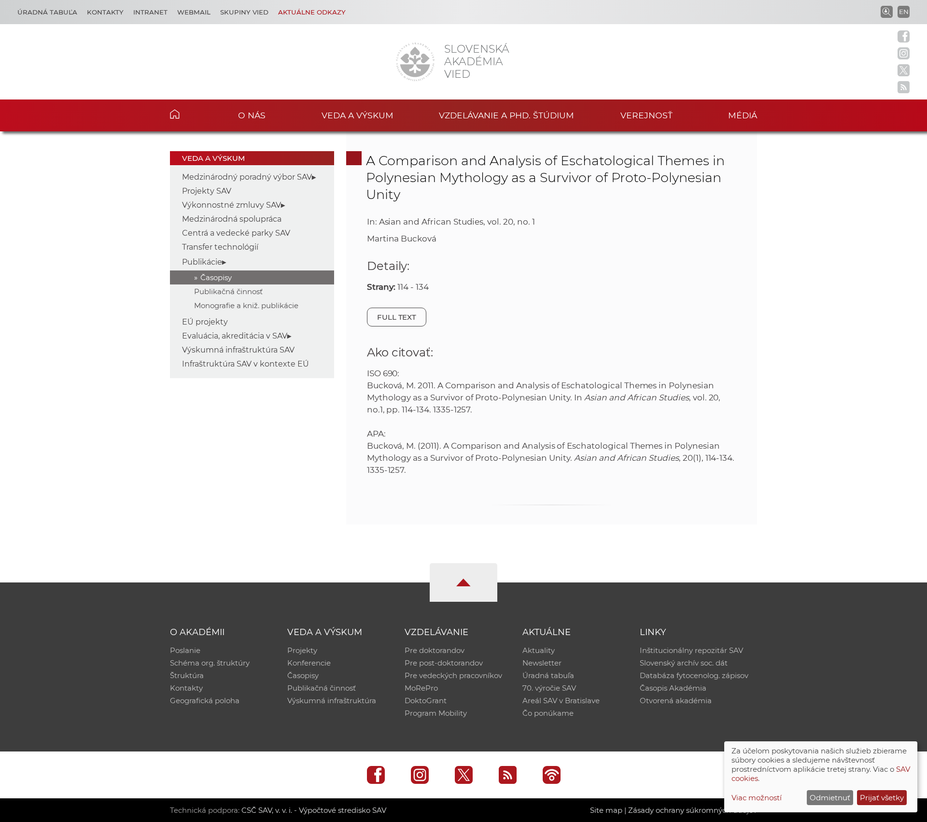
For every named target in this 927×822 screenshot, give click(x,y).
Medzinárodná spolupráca (231, 219)
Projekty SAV (206, 191)
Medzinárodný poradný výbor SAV (247, 177)
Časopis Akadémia (673, 688)
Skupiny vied (244, 12)
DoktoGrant (426, 700)
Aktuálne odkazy (312, 12)
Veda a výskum (357, 115)
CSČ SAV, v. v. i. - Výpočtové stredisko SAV (313, 810)
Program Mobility (436, 713)
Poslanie (185, 650)
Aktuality (538, 650)
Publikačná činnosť (228, 291)
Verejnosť (646, 115)
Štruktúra (187, 675)
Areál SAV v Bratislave (561, 700)
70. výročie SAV (549, 688)
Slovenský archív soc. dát (684, 662)
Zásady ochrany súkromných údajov (692, 810)
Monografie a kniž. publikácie (246, 305)
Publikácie (202, 262)
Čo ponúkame (548, 713)
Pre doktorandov (434, 650)
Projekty (302, 650)
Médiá (742, 115)
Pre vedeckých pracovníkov (453, 675)
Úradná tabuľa (47, 12)
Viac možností (756, 797)
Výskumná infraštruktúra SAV (238, 349)
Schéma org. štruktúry (210, 662)
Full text (397, 317)
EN (904, 11)
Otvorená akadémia (676, 700)
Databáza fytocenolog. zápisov (694, 675)
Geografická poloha (204, 700)
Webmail (194, 12)
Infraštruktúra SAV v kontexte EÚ (245, 363)
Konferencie (309, 662)
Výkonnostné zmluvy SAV (231, 205)
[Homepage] (415, 62)
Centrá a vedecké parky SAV (236, 233)
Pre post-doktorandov (444, 662)
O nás (252, 115)
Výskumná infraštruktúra (331, 700)
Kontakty (105, 12)
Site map (606, 810)
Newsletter (542, 662)
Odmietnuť (830, 797)
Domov (189, 113)
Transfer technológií (220, 247)
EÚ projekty (205, 321)
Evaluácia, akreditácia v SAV (234, 335)
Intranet (150, 12)
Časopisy (216, 277)
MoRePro (421, 688)
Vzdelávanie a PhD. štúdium (506, 115)
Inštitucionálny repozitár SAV (691, 650)
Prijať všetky (882, 797)
